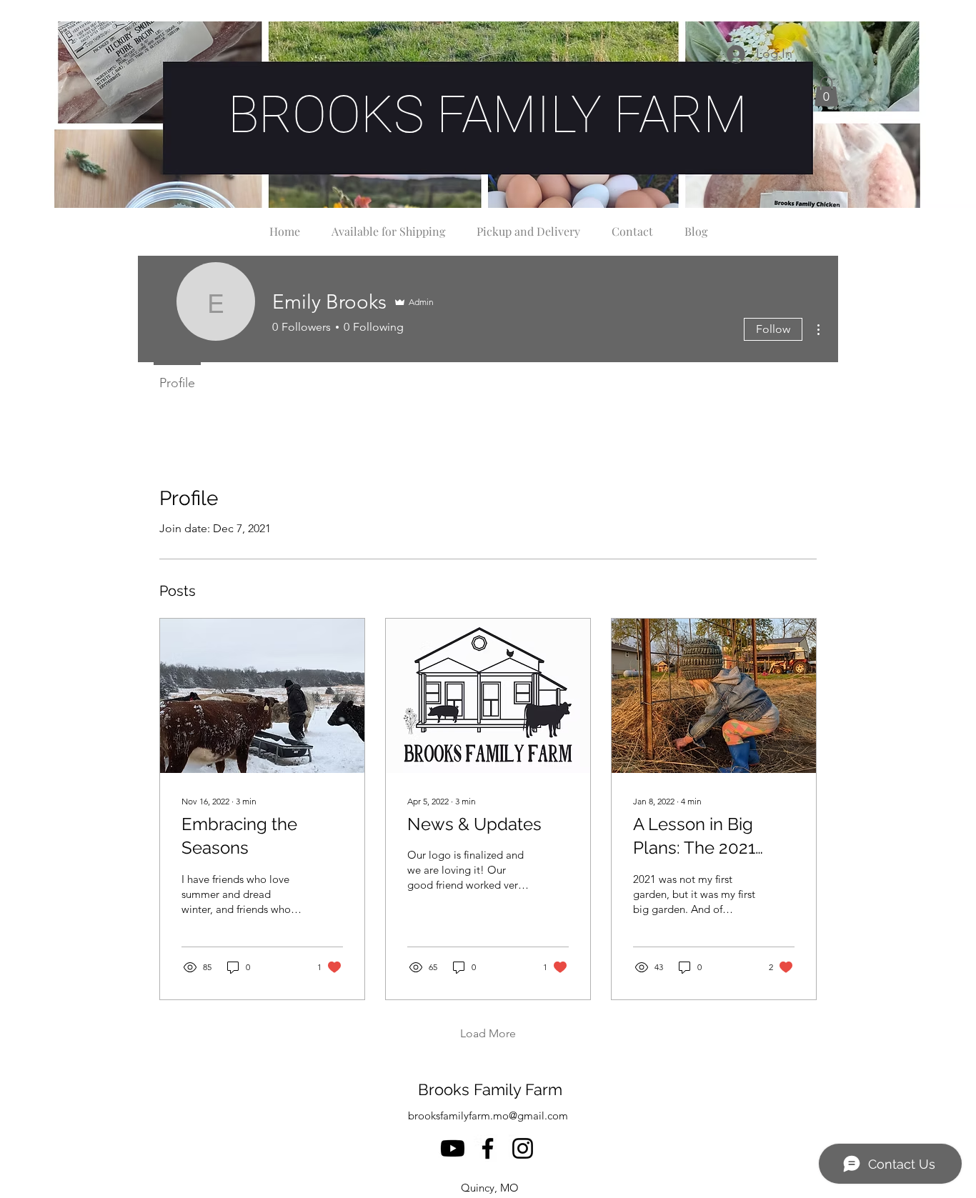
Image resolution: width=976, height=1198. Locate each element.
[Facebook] (488, 1148)
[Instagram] (523, 1148)
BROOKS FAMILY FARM (487, 114)
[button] (826, 91)
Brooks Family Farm (490, 1089)
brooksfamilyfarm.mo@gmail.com (488, 1115)
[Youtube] (453, 1148)
